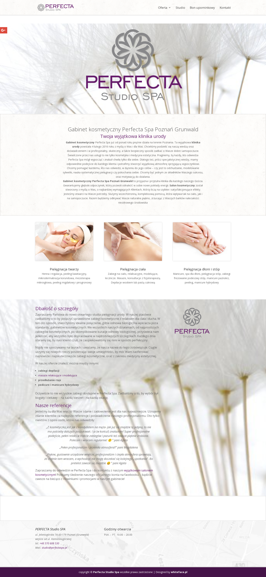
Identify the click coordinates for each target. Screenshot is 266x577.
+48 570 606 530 (49, 543)
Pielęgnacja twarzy (64, 269)
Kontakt (225, 8)
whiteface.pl (179, 572)
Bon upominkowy (202, 8)
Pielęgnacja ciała (133, 269)
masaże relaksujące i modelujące (57, 375)
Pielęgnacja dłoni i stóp (202, 269)
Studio (180, 8)
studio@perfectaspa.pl (54, 547)
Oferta (162, 8)
